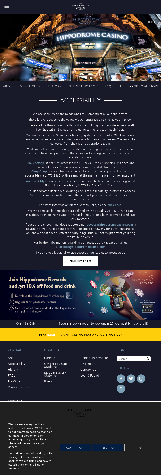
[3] (154, 22)
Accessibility (16, 363)
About (12, 358)
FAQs (11, 375)
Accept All (75, 448)
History (13, 369)
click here (114, 205)
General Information (94, 358)
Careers (49, 358)
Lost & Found (89, 375)
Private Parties (18, 387)
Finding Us (87, 363)
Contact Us (88, 369)
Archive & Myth (36, 181)
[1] (149, 22)
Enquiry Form (80, 261)
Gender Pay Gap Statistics (55, 365)
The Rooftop (35, 163)
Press (48, 381)
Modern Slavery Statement (55, 374)
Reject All (107, 448)
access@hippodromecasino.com (110, 224)
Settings (138, 448)
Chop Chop (39, 171)
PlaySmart (15, 381)
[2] (152, 22)
